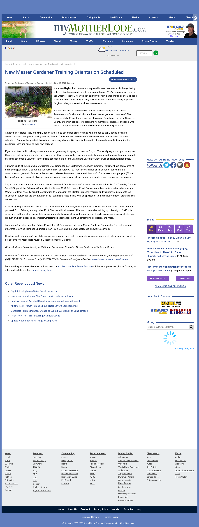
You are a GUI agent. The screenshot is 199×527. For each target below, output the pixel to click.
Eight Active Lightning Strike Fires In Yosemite (34, 291)
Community (46, 17)
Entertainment (69, 17)
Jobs (149, 457)
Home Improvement (127, 494)
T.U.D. (177, 473)
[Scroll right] (195, 17)
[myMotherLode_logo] (99, 29)
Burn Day (37, 457)
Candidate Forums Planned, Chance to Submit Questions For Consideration (49, 310)
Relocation (123, 497)
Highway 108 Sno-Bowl (158, 241)
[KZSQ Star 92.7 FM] (158, 310)
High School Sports (42, 490)
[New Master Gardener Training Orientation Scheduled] (28, 117)
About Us (72, 509)
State (24, 41)
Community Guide (69, 470)
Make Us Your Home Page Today (165, 159)
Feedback (85, 509)
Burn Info (124, 50)
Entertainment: (98, 453)
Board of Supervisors (184, 470)
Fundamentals (124, 487)
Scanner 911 (180, 460)
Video (177, 467)
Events (64, 457)
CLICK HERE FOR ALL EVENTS (170, 286)
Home (61, 509)
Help (139, 509)
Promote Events (154, 470)
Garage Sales (153, 477)
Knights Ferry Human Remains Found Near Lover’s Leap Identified (44, 305)
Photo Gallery (181, 477)
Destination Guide (69, 473)
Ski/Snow (37, 464)
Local (9, 41)
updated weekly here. (41, 270)
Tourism (170, 41)
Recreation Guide (69, 477)
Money (73, 41)
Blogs (64, 467)
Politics (8, 477)
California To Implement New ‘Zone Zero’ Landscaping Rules (42, 296)
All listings (123, 457)
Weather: (38, 453)
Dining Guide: (125, 453)
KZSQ (92, 477)
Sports (26, 17)
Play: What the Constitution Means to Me (169, 266)
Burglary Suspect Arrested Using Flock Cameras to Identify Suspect (45, 301)
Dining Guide (93, 17)
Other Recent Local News (24, 283)
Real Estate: (124, 483)
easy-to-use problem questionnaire (110, 259)
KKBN (92, 480)
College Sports (40, 487)
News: (8, 453)
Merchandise (152, 460)
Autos (149, 464)
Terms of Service (90, 517)
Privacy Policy (101, 509)
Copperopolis (124, 480)
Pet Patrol (66, 480)
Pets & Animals (154, 480)
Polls (92, 483)
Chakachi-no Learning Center (161, 256)
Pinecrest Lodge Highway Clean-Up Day (169, 237)
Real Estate (116, 17)
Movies (93, 457)
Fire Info (65, 483)
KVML (92, 473)
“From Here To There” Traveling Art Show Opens (35, 315)
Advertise (128, 509)
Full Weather (112, 50)
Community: (67, 453)
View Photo (29, 124)
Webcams (108, 41)
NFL (35, 471)
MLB (35, 474)
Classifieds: (153, 453)
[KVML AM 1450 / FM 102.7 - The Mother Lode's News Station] (171, 303)
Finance (121, 490)
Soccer (36, 484)
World (57, 41)
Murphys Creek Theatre (159, 270)
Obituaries (127, 41)
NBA (35, 477)
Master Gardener (125, 500)
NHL (35, 480)
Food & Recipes (97, 464)
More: (178, 453)
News (9, 17)
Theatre (93, 460)
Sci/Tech (9, 487)
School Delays (149, 41)
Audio (177, 457)
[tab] (151, 229)
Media (172, 17)
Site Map (115, 509)
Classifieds (191, 17)
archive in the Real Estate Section (75, 266)
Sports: (37, 467)
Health (135, 17)
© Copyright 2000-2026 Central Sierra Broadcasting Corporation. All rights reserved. (99, 523)
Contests (154, 17)
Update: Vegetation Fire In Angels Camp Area (34, 320)
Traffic (89, 41)
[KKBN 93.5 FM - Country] (181, 310)
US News (40, 41)
